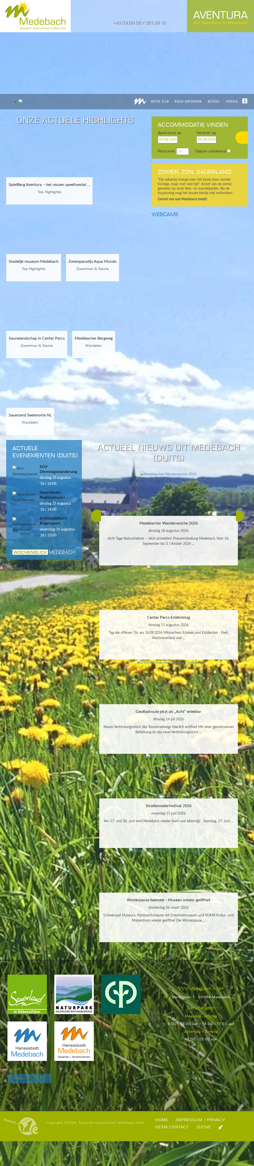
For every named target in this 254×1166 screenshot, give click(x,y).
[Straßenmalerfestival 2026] (168, 776)
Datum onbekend (210, 151)
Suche (203, 1127)
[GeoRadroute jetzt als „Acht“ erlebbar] (168, 682)
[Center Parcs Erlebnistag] (168, 587)
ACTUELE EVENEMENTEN (33, 452)
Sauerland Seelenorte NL (30, 415)
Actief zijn (160, 101)
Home (162, 1120)
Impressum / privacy (200, 1120)
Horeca (232, 101)
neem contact (172, 1127)
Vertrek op (206, 133)
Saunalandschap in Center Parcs (37, 338)
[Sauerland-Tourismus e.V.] (27, 998)
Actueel (214, 101)
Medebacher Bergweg (94, 338)
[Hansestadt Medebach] (27, 1045)
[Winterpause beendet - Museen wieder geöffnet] (168, 870)
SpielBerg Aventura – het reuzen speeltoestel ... (49, 185)
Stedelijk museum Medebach (34, 261)
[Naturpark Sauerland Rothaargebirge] (74, 998)
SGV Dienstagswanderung (58, 469)
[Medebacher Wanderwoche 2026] (168, 493)
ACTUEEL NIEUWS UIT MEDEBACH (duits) (168, 453)
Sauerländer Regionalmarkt (52, 495)
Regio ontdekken (188, 101)
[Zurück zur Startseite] (140, 100)
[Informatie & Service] (244, 99)
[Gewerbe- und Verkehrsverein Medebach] (74, 1045)
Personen (166, 151)
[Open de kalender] (188, 140)
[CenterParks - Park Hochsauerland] (121, 998)
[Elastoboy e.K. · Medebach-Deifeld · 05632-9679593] (21, 1126)
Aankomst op (170, 133)
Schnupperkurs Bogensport (53, 520)
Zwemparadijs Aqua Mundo (92, 261)
